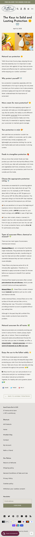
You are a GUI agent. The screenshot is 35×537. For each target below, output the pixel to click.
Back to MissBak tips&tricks (18, 396)
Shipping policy (8, 468)
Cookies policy (8, 483)
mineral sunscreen (19, 343)
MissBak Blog (7, 435)
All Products (7, 424)
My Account (7, 445)
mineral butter (6, 343)
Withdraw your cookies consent (14, 489)
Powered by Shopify (22, 531)
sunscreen (14, 115)
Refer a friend (8, 450)
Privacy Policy (8, 478)
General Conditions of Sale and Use (15, 473)
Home (5, 429)
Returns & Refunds (9, 462)
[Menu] (28, 8)
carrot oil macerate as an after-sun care (15, 345)
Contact (6, 440)
